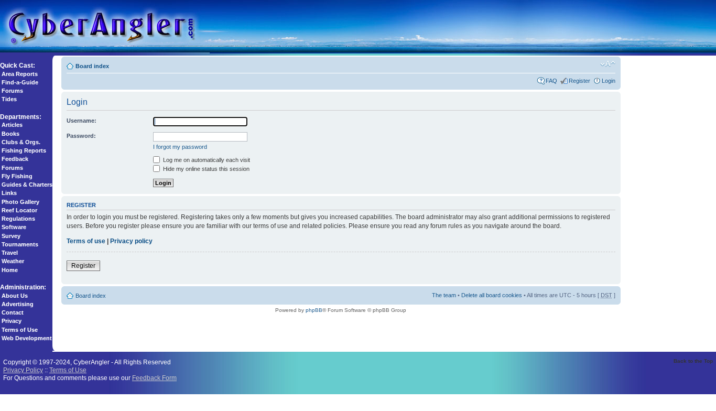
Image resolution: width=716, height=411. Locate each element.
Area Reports (20, 74)
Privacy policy (131, 241)
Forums (12, 91)
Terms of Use (20, 330)
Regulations (18, 218)
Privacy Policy (23, 369)
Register (579, 81)
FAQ (551, 81)
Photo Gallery (20, 202)
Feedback (15, 159)
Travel (10, 253)
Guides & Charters (27, 184)
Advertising (18, 304)
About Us (15, 296)
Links (9, 193)
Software (14, 227)
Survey (11, 236)
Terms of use (86, 241)
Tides (9, 99)
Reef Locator (19, 210)
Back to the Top (693, 361)
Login (608, 81)
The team (444, 295)
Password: (81, 136)
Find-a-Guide (20, 82)
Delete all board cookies (491, 295)
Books (10, 134)
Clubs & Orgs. (21, 142)
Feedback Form (154, 377)
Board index (92, 66)
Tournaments (20, 244)
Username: (81, 120)
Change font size (607, 64)
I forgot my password (180, 147)
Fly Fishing (17, 176)
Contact (13, 312)
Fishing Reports (24, 150)
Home (10, 270)
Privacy (11, 321)
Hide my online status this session (205, 169)
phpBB (314, 310)
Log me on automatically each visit (205, 160)
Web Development (27, 338)
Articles (12, 125)
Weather (13, 261)
